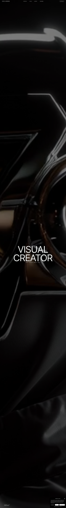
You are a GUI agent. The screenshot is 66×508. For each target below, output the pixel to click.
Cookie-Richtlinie (55, 506)
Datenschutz (58, 506)
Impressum (61, 506)
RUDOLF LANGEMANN (6, 1)
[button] (64, 498)
